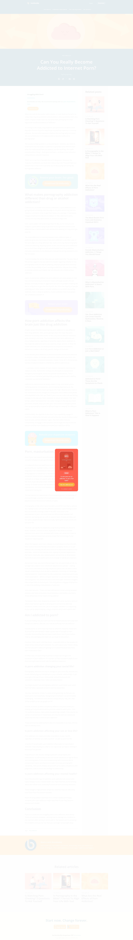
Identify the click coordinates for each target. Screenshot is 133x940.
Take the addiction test (66, 484)
